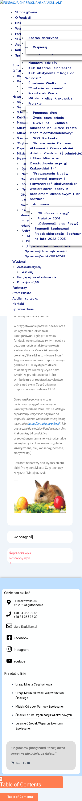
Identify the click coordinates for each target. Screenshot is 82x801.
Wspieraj (40, 47)
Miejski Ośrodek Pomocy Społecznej (39, 706)
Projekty (35, 103)
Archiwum (41, 204)
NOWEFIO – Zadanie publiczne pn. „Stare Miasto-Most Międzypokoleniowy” (54, 128)
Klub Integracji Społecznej (50, 68)
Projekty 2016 (49, 218)
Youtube (19, 661)
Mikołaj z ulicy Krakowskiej (50, 98)
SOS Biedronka (45, 138)
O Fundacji (23, 18)
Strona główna (26, 12)
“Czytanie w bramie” (45, 88)
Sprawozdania (23, 309)
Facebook (21, 638)
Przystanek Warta (43, 93)
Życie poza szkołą (48, 118)
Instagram (21, 650)
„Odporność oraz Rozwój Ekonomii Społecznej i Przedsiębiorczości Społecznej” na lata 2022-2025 (47, 251)
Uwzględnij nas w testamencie (36, 277)
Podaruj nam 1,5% (28, 282)
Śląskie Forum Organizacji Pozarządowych (44, 715)
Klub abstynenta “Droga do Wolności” (49, 75)
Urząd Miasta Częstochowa (34, 684)
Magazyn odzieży (42, 63)
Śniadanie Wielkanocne (47, 83)
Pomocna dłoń (45, 113)
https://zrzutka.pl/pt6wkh (44, 423)
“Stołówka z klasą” (53, 213)
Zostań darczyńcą (43, 38)
